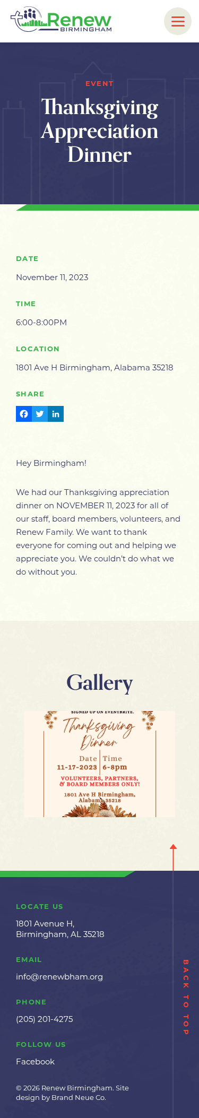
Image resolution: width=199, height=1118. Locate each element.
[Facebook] (24, 415)
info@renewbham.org (59, 977)
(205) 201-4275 (44, 1019)
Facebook (35, 1061)
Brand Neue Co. (78, 1097)
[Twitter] (40, 415)
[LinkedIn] (56, 415)
